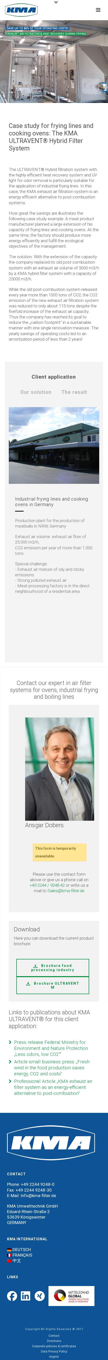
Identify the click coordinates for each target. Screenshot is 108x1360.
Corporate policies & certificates (54, 1346)
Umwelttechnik (31, 1206)
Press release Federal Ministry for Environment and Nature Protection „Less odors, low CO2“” (51, 1048)
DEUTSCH (22, 1249)
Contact (54, 1336)
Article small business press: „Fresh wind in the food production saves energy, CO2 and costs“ (51, 1068)
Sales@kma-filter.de (65, 890)
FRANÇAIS (22, 1255)
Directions (54, 1341)
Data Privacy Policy (54, 1351)
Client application (54, 377)
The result (74, 392)
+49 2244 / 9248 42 (47, 885)
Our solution (35, 392)
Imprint (54, 1357)
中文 (17, 1260)
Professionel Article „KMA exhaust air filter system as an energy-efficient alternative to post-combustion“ (53, 1087)
